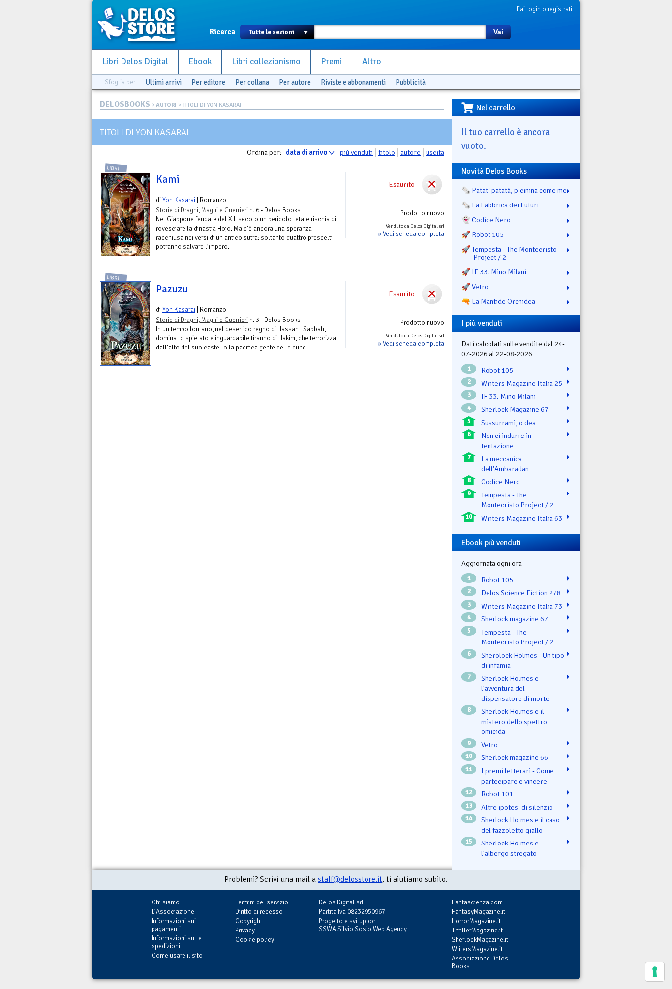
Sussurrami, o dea (508, 422)
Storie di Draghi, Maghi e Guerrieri (202, 210)
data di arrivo (306, 152)
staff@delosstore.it (350, 879)
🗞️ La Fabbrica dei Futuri (500, 205)
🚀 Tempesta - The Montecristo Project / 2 (509, 253)
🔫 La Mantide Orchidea (498, 301)
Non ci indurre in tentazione (506, 440)
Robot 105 (497, 370)
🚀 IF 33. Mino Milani (493, 272)
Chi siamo (166, 902)
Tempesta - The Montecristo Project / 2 (517, 500)
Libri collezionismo (266, 62)
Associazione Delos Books (480, 962)
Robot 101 (497, 793)
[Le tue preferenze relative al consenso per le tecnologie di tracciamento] (654, 971)
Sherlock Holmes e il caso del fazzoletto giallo (520, 825)
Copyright (248, 921)
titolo (386, 152)
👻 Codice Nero (486, 220)
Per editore (208, 82)
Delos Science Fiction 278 (521, 592)
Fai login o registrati (544, 9)
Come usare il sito (177, 955)
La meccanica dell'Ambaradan (505, 463)
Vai (498, 32)
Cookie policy (254, 939)
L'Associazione (173, 911)
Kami (168, 179)
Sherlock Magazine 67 (515, 409)
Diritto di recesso (259, 911)
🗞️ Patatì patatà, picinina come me (514, 190)
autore (410, 152)
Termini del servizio (261, 902)
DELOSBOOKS (125, 104)
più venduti (356, 152)
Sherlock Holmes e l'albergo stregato (510, 848)
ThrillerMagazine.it (477, 930)
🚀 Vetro (475, 287)
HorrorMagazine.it (476, 921)
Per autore (295, 82)
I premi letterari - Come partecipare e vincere (517, 775)
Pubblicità (411, 82)
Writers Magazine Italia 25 (521, 383)
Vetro (489, 744)
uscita (435, 152)
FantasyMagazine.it (478, 911)
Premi (331, 62)
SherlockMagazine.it (480, 939)
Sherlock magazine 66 (514, 757)
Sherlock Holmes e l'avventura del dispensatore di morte (515, 688)
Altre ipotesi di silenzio (517, 807)
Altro (371, 62)
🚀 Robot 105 (482, 234)
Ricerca (222, 32)
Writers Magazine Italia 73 (521, 606)
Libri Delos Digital (135, 62)
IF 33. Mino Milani (508, 396)
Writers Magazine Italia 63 (521, 518)
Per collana (252, 82)
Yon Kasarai (178, 200)
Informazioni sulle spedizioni (177, 942)
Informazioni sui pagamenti (174, 925)
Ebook (200, 62)
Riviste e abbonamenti (353, 82)
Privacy (245, 930)
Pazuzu (172, 289)
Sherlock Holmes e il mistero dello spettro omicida (514, 721)
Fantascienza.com (477, 902)
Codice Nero (500, 481)
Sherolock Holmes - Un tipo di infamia (522, 660)
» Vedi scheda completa (411, 234)
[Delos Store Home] (141, 24)
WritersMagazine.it (477, 949)
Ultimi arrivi (163, 82)
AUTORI (166, 105)
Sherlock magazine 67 (514, 618)
